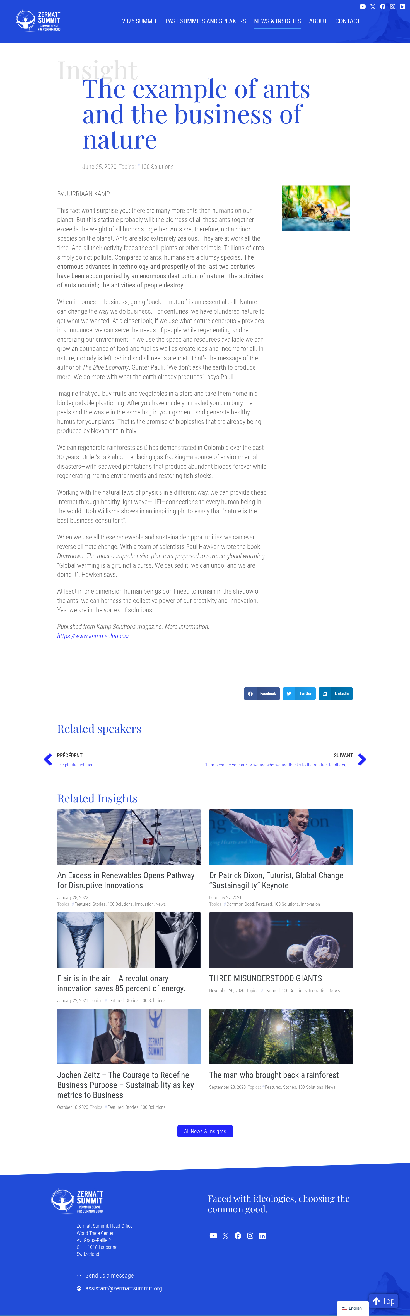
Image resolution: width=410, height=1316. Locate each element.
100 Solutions (157, 166)
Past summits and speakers (205, 21)
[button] (262, 693)
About (318, 21)
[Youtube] (362, 6)
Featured (82, 904)
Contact (347, 21)
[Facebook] (382, 6)
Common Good (240, 904)
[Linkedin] (402, 6)
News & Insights (277, 21)
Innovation (144, 904)
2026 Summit (139, 21)
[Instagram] (392, 6)
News (161, 904)
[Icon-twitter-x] (372, 7)
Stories (99, 904)
